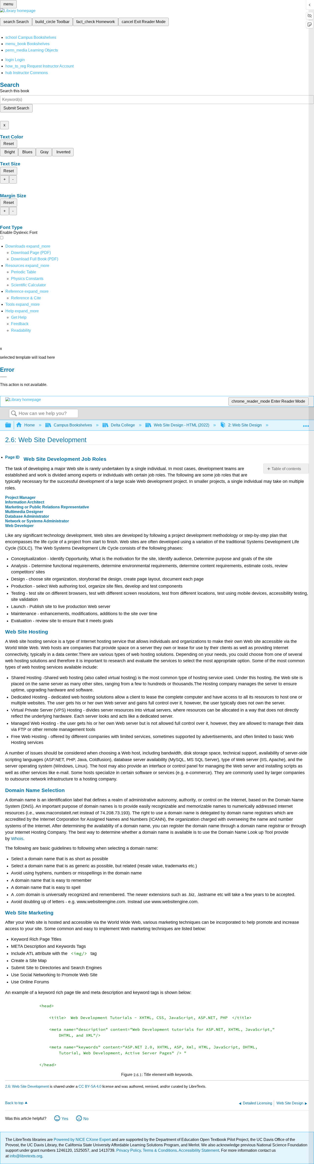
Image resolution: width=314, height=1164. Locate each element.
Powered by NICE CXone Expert (83, 1140)
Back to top (14, 1103)
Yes (65, 1119)
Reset (8, 144)
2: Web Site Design (245, 425)
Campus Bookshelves (73, 425)
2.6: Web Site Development (27, 1086)
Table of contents (286, 469)
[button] (19, 324)
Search (14, 414)
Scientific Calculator (28, 285)
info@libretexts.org (25, 1156)
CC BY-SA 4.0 (89, 1086)
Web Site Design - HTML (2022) (181, 425)
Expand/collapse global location (306, 423)
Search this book (14, 91)
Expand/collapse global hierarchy (11, 425)
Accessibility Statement (199, 1150)
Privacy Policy (128, 1150)
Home (29, 425)
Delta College (123, 425)
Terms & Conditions (160, 1150)
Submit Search (16, 108)
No (86, 1119)
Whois (17, 838)
